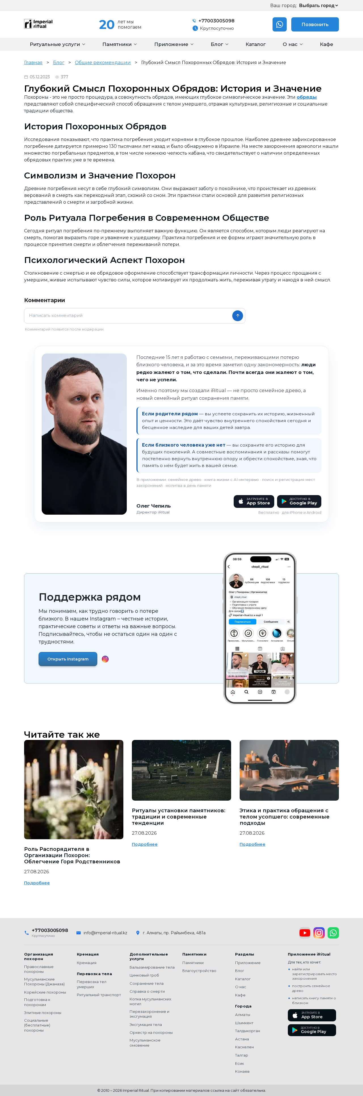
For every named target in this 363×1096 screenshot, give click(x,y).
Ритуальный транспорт (99, 994)
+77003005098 (216, 21)
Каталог (243, 979)
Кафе (240, 995)
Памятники (193, 962)
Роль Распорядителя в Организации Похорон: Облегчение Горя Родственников (72, 855)
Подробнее (37, 882)
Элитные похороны (42, 1012)
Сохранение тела (147, 983)
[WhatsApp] (333, 933)
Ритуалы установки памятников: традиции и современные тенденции (178, 816)
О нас (240, 986)
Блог (58, 62)
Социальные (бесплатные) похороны (37, 1025)
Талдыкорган (247, 1030)
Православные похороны (39, 969)
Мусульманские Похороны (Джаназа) (44, 981)
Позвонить (315, 24)
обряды (307, 97)
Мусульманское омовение (145, 1042)
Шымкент (244, 1023)
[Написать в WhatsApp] (280, 24)
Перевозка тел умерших (91, 984)
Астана (242, 1039)
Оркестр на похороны (151, 1032)
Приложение (248, 962)
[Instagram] (319, 933)
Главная (33, 62)
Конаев (242, 1071)
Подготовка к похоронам (37, 1002)
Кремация (86, 962)
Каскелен (244, 1047)
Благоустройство (199, 970)
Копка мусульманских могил (150, 1001)
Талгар (241, 1055)
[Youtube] (305, 933)
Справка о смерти (147, 991)
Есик (239, 1063)
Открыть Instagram (67, 659)
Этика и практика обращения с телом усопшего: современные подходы (285, 816)
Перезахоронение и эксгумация (149, 1014)
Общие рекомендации (103, 62)
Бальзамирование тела (152, 967)
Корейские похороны (45, 992)
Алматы (242, 1014)
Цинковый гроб (144, 975)
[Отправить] (237, 315)
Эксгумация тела (146, 1024)
